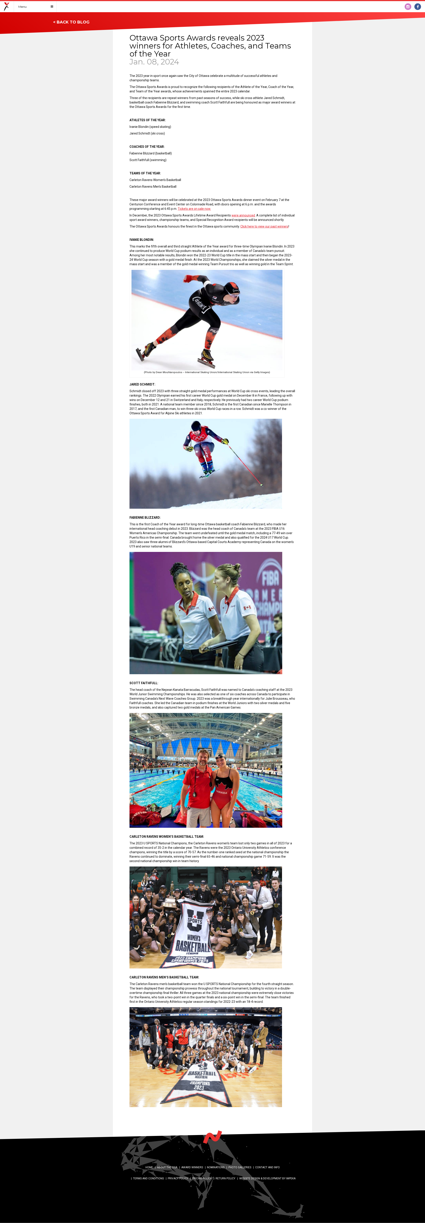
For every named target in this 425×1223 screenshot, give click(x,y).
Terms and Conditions (148, 1178)
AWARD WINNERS (192, 1167)
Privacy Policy (178, 1178)
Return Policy (225, 1178)
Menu (22, 6)
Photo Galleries (239, 1167)
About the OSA (167, 1167)
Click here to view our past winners (264, 226)
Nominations (215, 1167)
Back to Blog (73, 22)
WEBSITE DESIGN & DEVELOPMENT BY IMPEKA (267, 1178)
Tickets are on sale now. (194, 208)
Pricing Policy (202, 1178)
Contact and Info (267, 1167)
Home (149, 1167)
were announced (243, 215)
